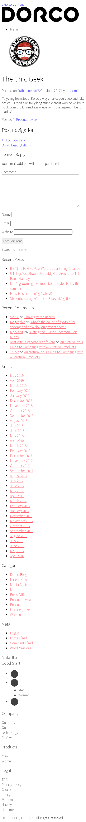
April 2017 (17, 495)
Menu (14, 29)
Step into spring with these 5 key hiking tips (40, 298)
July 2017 (16, 480)
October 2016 (20, 525)
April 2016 (17, 555)
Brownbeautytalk (16, 145)
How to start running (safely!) (31, 293)
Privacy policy (11, 784)
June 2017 (17, 485)
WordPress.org (20, 647)
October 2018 (20, 410)
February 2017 (20, 505)
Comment (9, 171)
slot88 (14, 316)
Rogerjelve (17, 321)
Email (6, 222)
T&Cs (5, 779)
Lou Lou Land (14, 140)
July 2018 (16, 425)
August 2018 (18, 420)
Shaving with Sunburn (39, 316)
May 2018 (17, 435)
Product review (27, 119)
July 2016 (16, 540)
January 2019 (19, 395)
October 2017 (20, 465)
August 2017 (18, 475)
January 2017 (19, 510)
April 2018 (17, 440)
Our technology (10, 730)
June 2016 (17, 545)
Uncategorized (21, 609)
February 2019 (20, 390)
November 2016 (21, 520)
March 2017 (18, 500)
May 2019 (17, 375)
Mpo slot (16, 331)
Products (16, 604)
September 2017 (21, 470)
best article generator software (32, 341)
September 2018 (21, 415)
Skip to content (13, 4)
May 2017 (17, 490)
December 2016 (21, 515)
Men (13, 589)
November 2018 (21, 405)
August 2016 (18, 535)
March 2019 (18, 385)
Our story (8, 722)
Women (15, 614)
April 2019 (17, 380)
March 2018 (18, 445)
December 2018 (21, 400)
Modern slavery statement (9, 804)
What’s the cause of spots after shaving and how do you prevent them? (42, 324)
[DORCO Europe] (40, 20)
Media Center (19, 584)
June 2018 (17, 430)
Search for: (9, 249)
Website (7, 231)
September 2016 (21, 530)
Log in (14, 632)
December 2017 (21, 455)
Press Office (18, 594)
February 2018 (20, 450)
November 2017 (21, 460)
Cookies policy (7, 792)
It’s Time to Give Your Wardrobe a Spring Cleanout (46, 268)
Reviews (7, 737)
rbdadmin (72, 90)
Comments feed (21, 642)
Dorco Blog (18, 574)
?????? (14, 351)
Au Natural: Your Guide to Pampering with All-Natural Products (46, 344)
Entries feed (18, 637)
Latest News (19, 579)
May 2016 (17, 550)
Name (6, 214)
